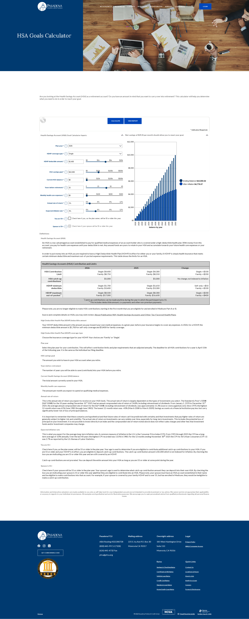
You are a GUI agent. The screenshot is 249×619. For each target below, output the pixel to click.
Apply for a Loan (191, 580)
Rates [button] (159, 561)
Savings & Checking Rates (166, 567)
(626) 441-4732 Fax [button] (108, 550)
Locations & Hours (192, 572)
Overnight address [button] (165, 536)
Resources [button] (156, 6)
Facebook (39, 546)
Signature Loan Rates (164, 585)
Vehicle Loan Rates (163, 576)
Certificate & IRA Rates (165, 572)
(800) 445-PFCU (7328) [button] (110, 546)
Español (180, 6)
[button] (82, 135)
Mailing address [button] (135, 536)
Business (120, 6)
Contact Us (189, 567)
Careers (188, 585)
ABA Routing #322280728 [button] (111, 541)
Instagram (44, 546)
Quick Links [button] (190, 561)
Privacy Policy (190, 542)
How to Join (189, 576)
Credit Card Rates (163, 580)
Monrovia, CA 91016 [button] (166, 550)
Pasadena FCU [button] (105, 536)
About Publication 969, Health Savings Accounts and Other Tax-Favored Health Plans (135, 314)
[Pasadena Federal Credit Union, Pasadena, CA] (50, 6)
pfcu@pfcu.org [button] (106, 555)
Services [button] (142, 6)
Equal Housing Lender (187, 614)
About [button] (169, 6)
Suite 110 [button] (161, 546)
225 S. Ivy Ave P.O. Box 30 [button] (139, 541)
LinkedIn (49, 546)
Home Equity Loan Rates (165, 589)
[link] (204, 612)
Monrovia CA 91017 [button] (137, 546)
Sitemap (40, 614)
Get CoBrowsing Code (50, 553)
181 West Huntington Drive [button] (169, 541)
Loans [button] (131, 6)
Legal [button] (187, 536)
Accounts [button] (106, 6)
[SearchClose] (192, 6)
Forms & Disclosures (192, 589)
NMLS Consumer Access (194, 546)
